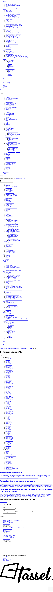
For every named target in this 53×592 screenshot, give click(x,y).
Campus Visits (9, 115)
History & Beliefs (9, 102)
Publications (8, 108)
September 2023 (9, 399)
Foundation (8, 459)
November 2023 (9, 397)
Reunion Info (8, 30)
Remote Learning (9, 467)
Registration (11, 62)
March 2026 (8, 363)
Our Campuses (9, 99)
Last (32, 511)
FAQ (7, 122)
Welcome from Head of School (12, 98)
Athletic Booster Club (10, 164)
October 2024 (9, 385)
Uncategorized (9, 469)
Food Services (9, 11)
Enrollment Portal (9, 22)
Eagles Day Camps (10, 60)
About (4, 96)
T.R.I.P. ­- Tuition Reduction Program (14, 25)
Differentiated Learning (13, 140)
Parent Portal (8, 10)
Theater (7, 170)
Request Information (10, 40)
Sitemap (4, 558)
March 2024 (8, 393)
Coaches (7, 160)
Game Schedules (9, 155)
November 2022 (9, 411)
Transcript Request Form (11, 36)
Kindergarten (8, 127)
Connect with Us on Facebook (12, 32)
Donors (4, 50)
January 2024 (8, 396)
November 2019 (9, 437)
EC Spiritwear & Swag (11, 162)
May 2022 (8, 418)
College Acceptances (12, 145)
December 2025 (9, 367)
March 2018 (8, 443)
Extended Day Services (11, 15)
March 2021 (8, 429)
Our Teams (8, 157)
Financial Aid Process (13, 150)
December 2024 (9, 382)
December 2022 (9, 409)
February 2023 (9, 407)
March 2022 (8, 421)
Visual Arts (8, 168)
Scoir (7, 6)
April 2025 (8, 377)
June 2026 (8, 360)
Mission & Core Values (11, 103)
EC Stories (8, 120)
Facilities (10, 65)
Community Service (10, 454)
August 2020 (8, 431)
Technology (10, 139)
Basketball (10, 70)
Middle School (9, 129)
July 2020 (8, 432)
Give (1, 89)
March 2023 (8, 406)
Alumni (4, 29)
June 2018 (8, 442)
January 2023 (8, 408)
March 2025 (8, 378)
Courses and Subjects (13, 138)
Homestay (8, 45)
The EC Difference (10, 113)
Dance (9, 71)
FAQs (4, 87)
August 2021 (8, 426)
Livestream (8, 159)
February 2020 (9, 436)
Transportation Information (11, 119)
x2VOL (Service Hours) (11, 4)
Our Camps (10, 61)
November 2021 (9, 422)
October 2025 (9, 370)
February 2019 (9, 439)
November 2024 (9, 383)
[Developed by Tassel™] (26, 583)
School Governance (10, 104)
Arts (4, 165)
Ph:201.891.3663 (6, 531)
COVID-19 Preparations (11, 456)
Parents (4, 9)
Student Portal (9, 3)
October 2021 (9, 423)
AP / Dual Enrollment (13, 132)
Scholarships (11, 149)
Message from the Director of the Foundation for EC (17, 57)
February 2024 (9, 394)
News (7, 464)
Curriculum (8, 137)
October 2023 (9, 398)
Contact (10, 64)
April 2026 (8, 362)
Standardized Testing (12, 148)
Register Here (9, 158)
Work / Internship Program (14, 134)
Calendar (5, 86)
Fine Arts (8, 458)
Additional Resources (13, 147)
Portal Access (6, 560)
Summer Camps (9, 19)
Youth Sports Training (10, 69)
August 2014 (8, 448)
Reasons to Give (9, 54)
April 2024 (8, 392)
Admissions (8, 41)
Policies (10, 67)
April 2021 (8, 428)
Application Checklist (13, 44)
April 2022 (8, 419)
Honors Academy (12, 133)
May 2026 (8, 361)
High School (8, 130)
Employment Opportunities (11, 107)
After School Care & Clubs (14, 17)
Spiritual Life (5, 172)
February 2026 (9, 365)
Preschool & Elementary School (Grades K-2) (13, 520)
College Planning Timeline (14, 152)
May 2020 (8, 434)
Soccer (9, 72)
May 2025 (8, 376)
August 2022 (8, 414)
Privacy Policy (6, 556)
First (17, 511)
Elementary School (10, 128)
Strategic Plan (9, 109)
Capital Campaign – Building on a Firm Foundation (17, 56)
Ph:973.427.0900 (6, 539)
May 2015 (8, 447)
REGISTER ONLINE (20, 178)
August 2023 (8, 401)
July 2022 (8, 416)
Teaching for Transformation (12, 135)
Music (7, 169)
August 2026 (8, 358)
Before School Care (12, 16)
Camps (4, 59)
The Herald (8, 31)
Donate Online (9, 51)
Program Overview (12, 144)
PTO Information (9, 26)
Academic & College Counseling (13, 5)
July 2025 (8, 373)
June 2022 (8, 417)
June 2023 (8, 402)
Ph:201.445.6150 (6, 524)
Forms (7, 20)
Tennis (9, 74)
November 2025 (9, 368)
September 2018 (9, 441)
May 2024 (8, 391)
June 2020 (8, 433)
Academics (8, 46)
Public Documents (7, 559)
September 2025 (9, 371)
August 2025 (8, 372)
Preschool (8, 125)
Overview (8, 97)
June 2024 (8, 390)
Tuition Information (12, 42)
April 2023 (8, 404)
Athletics (5, 153)
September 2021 (9, 424)
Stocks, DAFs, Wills (10, 52)
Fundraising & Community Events (13, 55)
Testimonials (8, 49)
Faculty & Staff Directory (11, 105)
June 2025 (8, 375)
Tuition (7, 117)
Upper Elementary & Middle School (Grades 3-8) (13, 527)
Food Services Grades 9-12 (14, 14)
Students (4, 1)
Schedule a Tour (3, 502)
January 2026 (8, 366)
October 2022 (9, 412)
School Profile (9, 101)
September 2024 (9, 386)
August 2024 (8, 387)
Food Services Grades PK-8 (14, 13)
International (5, 39)
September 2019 (9, 438)
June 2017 (8, 444)
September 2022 (9, 413)
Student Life (8, 47)
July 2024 (8, 388)
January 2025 (8, 381)
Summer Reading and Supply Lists (13, 8)
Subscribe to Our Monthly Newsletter (14, 35)
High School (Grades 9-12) (9, 535)
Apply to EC (8, 118)
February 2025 (9, 380)
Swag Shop (8, 21)
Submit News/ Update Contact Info (13, 34)
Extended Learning (12, 142)
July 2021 (8, 427)
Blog (4, 85)
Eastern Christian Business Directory (14, 27)
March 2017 (8, 446)
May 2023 (8, 403)
